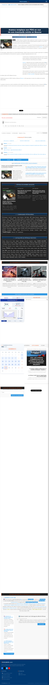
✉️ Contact (21, 673)
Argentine (8, 242)
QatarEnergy (14, 228)
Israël (9, 250)
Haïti (38, 248)
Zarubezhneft (20, 232)
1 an (15, 320)
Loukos (44, 222)
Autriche (15, 242)
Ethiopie (3, 248)
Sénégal (19, 255)
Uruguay (7, 257)
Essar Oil (34, 220)
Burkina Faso (44, 242)
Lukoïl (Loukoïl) (5, 223)
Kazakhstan (22, 250)
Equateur (30, 246)
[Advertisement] (24, 18)
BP (31, 217)
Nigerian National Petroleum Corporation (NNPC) (14, 225)
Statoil (41, 230)
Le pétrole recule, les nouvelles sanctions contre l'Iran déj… (24, 280)
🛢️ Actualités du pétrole (13, 4)
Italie (11, 250)
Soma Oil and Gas (25, 230)
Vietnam (16, 257)
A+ (43, 6)
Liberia (35, 250)
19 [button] (9, 364)
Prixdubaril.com (4, 4)
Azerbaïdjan (20, 242)
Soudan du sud (5, 255)
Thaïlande (35, 255)
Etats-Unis (43, 246)
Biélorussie (32, 242)
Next (46, 270)
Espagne (38, 246)
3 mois (9, 320)
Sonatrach (36, 230)
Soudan (44, 254)
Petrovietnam (9, 228)
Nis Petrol (25, 225)
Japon (14, 250)
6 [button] (12, 358)
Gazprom (45, 220)
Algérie (17, 241)
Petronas (4, 228)
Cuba (45, 244)
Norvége (27, 252)
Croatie (42, 244)
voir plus (5, 145)
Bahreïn (24, 242)
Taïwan (27, 255)
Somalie (41, 254)
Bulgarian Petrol (43, 217)
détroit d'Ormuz (20, 603)
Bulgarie (39, 242)
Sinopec (18, 230)
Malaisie (41, 250)
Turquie (3, 257)
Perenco (18, 226)
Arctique (3, 242)
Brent (21, 599)
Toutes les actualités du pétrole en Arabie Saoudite (25, 186)
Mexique (8, 252)
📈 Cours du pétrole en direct (7, 673)
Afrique (3, 241)
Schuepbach (9, 230)
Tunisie (44, 255)
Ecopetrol (24, 220)
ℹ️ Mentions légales (22, 674)
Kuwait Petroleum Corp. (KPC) (37, 222)
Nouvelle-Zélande (33, 252)
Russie (29, 254)
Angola (35, 241)
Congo (27, 244)
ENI (21, 220)
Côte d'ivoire (4, 246)
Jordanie (17, 250)
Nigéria (23, 252)
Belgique (28, 242)
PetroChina (28, 226)
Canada (13, 244)
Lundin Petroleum (12, 223)
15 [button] (18, 361)
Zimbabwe (23, 257)
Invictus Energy (16, 222)
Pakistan (4, 254)
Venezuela (12, 257)
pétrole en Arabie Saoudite (25, 184)
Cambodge (5, 244)
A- (46, 6)
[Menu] (46, 1)
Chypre (20, 244)
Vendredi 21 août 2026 (10, 597)
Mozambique (13, 252)
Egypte (17, 246)
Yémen (19, 257)
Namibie (17, 252)
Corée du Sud (37, 244)
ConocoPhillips (8, 220)
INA (11, 222)
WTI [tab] (18, 297)
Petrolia (45, 226)
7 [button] (15, 358)
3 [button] (2, 358)
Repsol (19, 228)
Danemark (10, 246)
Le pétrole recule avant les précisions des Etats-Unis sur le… (39, 280)
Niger (21, 252)
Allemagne (22, 241)
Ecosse (13, 246)
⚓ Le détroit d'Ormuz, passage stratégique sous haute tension (8, 642)
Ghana (15, 248)
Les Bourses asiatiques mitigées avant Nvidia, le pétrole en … (9, 280)
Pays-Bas (8, 254)
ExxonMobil (40, 220)
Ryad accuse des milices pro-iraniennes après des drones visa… (38, 192)
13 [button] (12, 361)
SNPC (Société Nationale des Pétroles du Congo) (34, 228)
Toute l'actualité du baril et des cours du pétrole (24, 294)
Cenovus (4, 219)
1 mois (4, 320)
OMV (29, 225)
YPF (16, 232)
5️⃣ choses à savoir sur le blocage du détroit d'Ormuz (32, 616)
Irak (3, 250)
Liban (32, 250)
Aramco (40, 46)
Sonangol (31, 230)
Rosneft (22, 228)
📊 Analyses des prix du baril (7, 677)
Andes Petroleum (20, 217)
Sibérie (33, 254)
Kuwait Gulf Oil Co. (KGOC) (25, 222)
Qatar (22, 254)
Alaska (14, 241)
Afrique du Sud (9, 241)
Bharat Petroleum (35, 217)
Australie (12, 242)
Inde (41, 248)
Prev (3, 270)
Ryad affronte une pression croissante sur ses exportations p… (24, 192)
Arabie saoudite (31, 74)
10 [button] (2, 361)
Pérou (19, 254)
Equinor (30, 220)
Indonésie (44, 248)
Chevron (12, 219)
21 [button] (15, 364)
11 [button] (5, 361)
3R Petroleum (5, 217)
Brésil (36, 242)
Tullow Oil (13, 232)
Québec (25, 254)
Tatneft (44, 230)
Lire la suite (41, 624)
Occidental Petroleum (35, 225)
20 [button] (12, 364)
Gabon (12, 248)
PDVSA (12, 226)
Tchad (31, 255)
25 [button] (5, 367)
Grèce (25, 248)
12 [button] (9, 361)
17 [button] (2, 364)
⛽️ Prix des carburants (6, 679)
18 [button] (5, 364)
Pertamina (23, 226)
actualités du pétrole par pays (25, 238)
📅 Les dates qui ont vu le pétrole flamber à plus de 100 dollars (8, 630)
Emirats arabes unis (23, 246)
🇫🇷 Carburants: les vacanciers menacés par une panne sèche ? (8, 617)
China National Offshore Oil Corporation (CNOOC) (24, 219)
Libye (38, 250)
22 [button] (18, 364)
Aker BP (10, 217)
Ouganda (44, 252)
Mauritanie (4, 252)
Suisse (10, 255)
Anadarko (14, 217)
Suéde (13, 255)
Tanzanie (24, 255)
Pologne (12, 254)
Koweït (29, 250)
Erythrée (34, 246)
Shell (14, 230)
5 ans (21, 320)
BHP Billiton (27, 217)
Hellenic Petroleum (6, 222)
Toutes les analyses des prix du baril (10, 654)
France (8, 248)
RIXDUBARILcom (7, 662)
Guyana (32, 248)
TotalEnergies (6, 232)
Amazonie (26, 241)
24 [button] (2, 367)
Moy (19, 318)
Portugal (15, 254)
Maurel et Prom (19, 223)
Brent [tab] (6, 297)
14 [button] (15, 361)
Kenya (26, 250)
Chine (17, 244)
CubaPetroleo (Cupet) (16, 220)
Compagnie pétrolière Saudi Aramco (25, 163)
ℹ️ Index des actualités (6, 676)
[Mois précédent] (5, 349)
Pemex (15, 226)
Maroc (45, 250)
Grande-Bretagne (20, 248)
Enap (28, 220)
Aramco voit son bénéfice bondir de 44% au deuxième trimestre (11, 166)
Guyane (35, 248)
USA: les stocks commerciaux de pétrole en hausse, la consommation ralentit (36, 361)
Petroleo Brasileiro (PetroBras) (36, 226)
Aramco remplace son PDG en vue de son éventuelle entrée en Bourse (24, 31)
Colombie (24, 244)
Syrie (17, 255)
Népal (38, 252)
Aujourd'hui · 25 (12, 348)
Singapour (37, 254)
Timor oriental (40, 255)
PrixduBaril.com (5, 683)
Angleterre (31, 241)
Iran (6, 250)
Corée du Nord (32, 244)
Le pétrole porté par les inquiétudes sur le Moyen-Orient (37, 376)
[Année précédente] (2, 349)
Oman (41, 252)
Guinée (28, 248)
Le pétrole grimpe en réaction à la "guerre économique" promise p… (37, 369)
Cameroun (9, 244)
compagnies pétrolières (26, 214)
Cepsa (8, 219)
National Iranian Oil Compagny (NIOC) (30, 223)
